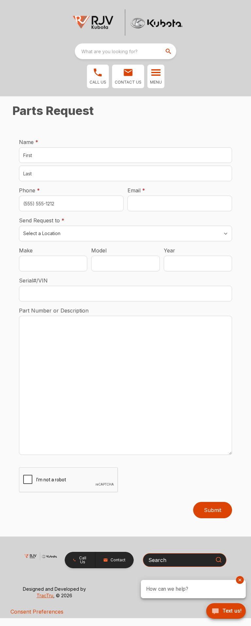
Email (146, 190)
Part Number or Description (54, 310)
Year (169, 250)
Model (99, 250)
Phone (29, 190)
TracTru (45, 595)
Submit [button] (212, 510)
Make (26, 250)
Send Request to (52, 220)
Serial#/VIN (33, 280)
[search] (169, 51)
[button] (98, 76)
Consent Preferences (36, 611)
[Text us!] (226, 611)
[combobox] (125, 51)
